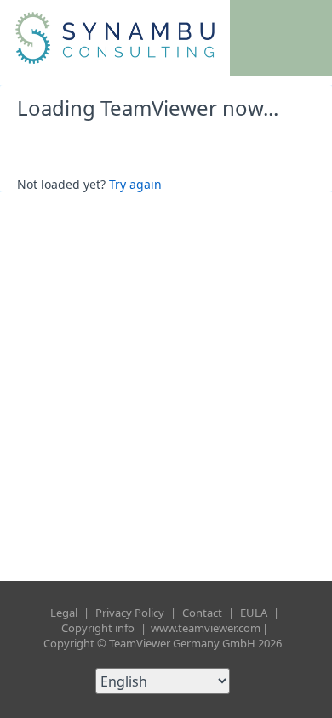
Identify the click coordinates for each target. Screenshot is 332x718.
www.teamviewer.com (205, 627)
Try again (135, 184)
